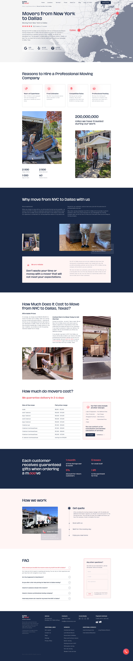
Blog (79, 2)
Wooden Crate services (70, 651)
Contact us (100, 434)
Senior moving (67, 640)
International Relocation (89, 632)
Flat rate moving (68, 648)
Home (23, 6)
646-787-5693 (69, 339)
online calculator (57, 340)
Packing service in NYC (70, 643)
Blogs (46, 635)
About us (72, 2)
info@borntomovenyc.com (69, 621)
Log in (96, 2)
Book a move (105, 2)
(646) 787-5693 (88, 2)
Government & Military (70, 635)
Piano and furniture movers (71, 638)
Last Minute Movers (69, 632)
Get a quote (90, 434)
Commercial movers (69, 630)
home (43, 2)
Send (89, 593)
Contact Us (48, 632)
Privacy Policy (48, 640)
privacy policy (104, 594)
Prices (65, 2)
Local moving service (88, 630)
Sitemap (47, 638)
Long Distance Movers (31, 6)
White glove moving (69, 646)
